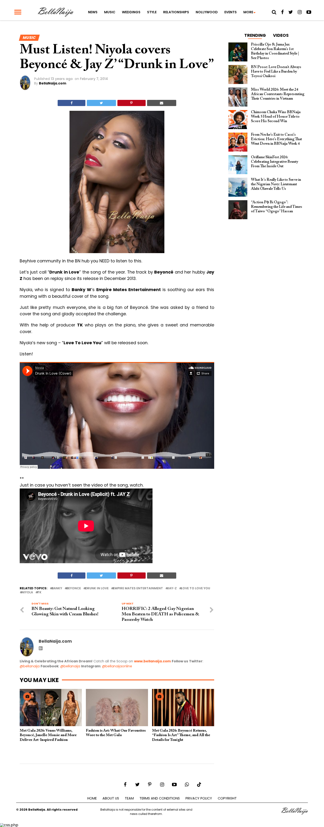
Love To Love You (195, 588)
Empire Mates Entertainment (138, 588)
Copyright (227, 798)
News (92, 12)
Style (152, 12)
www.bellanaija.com (152, 661)
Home (92, 798)
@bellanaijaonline (117, 666)
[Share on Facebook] (71, 103)
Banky (57, 588)
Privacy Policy (198, 798)
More (248, 12)
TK (39, 592)
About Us (110, 798)
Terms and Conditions (159, 798)
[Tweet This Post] (101, 103)
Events (230, 12)
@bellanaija (30, 666)
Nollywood (207, 12)
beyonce (73, 588)
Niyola (27, 592)
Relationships (176, 12)
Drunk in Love (97, 588)
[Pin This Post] (131, 103)
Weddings (131, 12)
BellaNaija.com (52, 83)
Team (129, 798)
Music (109, 12)
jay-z (172, 588)
